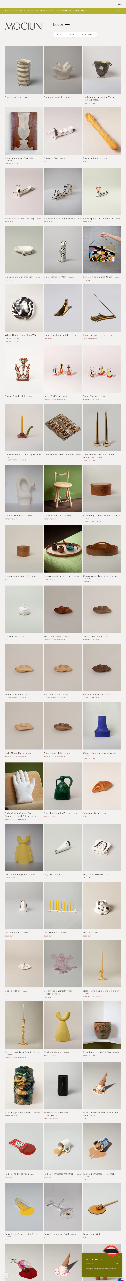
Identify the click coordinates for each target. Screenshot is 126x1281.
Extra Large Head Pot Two (97, 1052)
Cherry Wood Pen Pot (17, 576)
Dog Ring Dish (13, 991)
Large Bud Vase (52, 396)
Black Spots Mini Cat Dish (19, 277)
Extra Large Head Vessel (18, 1112)
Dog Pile (88, 932)
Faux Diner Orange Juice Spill (21, 1234)
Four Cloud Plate (14, 694)
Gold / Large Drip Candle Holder (22, 1052)
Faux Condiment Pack (17, 1173)
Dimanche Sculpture (16, 874)
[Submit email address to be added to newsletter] (117, 1263)
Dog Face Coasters (93, 874)
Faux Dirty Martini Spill (57, 1234)
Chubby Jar (11, 636)
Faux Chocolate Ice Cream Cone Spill (100, 1114)
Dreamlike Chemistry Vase (58, 991)
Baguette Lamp (91, 158)
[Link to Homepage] (23, 26)
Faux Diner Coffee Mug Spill (59, 1173)
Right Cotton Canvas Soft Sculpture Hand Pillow (18, 814)
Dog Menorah (51, 932)
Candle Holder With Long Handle (23, 454)
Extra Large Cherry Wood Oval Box (101, 515)
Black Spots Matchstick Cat (98, 218)
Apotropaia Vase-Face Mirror (20, 158)
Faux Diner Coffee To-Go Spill (99, 1173)
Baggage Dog (51, 158)
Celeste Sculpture (15, 515)
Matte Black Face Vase (56, 1112)
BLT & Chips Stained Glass (98, 277)
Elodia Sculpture (53, 1052)
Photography (87, 34)
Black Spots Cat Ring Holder (60, 218)
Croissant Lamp (92, 813)
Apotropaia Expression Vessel (99, 97)
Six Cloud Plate (52, 694)
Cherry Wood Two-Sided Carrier (100, 576)
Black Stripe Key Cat (55, 277)
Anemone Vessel (53, 97)
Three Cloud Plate (93, 636)
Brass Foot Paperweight (57, 335)
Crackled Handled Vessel (58, 813)
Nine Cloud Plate (53, 753)
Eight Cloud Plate (14, 753)
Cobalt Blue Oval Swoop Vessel (100, 753)
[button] (5, 3)
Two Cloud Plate (53, 636)
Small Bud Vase (92, 396)
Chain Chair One (53, 515)
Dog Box (49, 874)
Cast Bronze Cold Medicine (59, 454)
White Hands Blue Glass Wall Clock (21, 336)
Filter (59, 34)
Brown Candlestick (15, 396)
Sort (72, 34)
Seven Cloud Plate (93, 694)
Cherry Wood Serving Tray (58, 576)
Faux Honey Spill (92, 1234)
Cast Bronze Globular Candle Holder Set (99, 456)
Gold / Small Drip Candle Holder (101, 991)
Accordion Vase (13, 97)
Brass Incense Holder (95, 335)
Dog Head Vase (13, 932)
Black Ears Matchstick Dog (20, 218)
